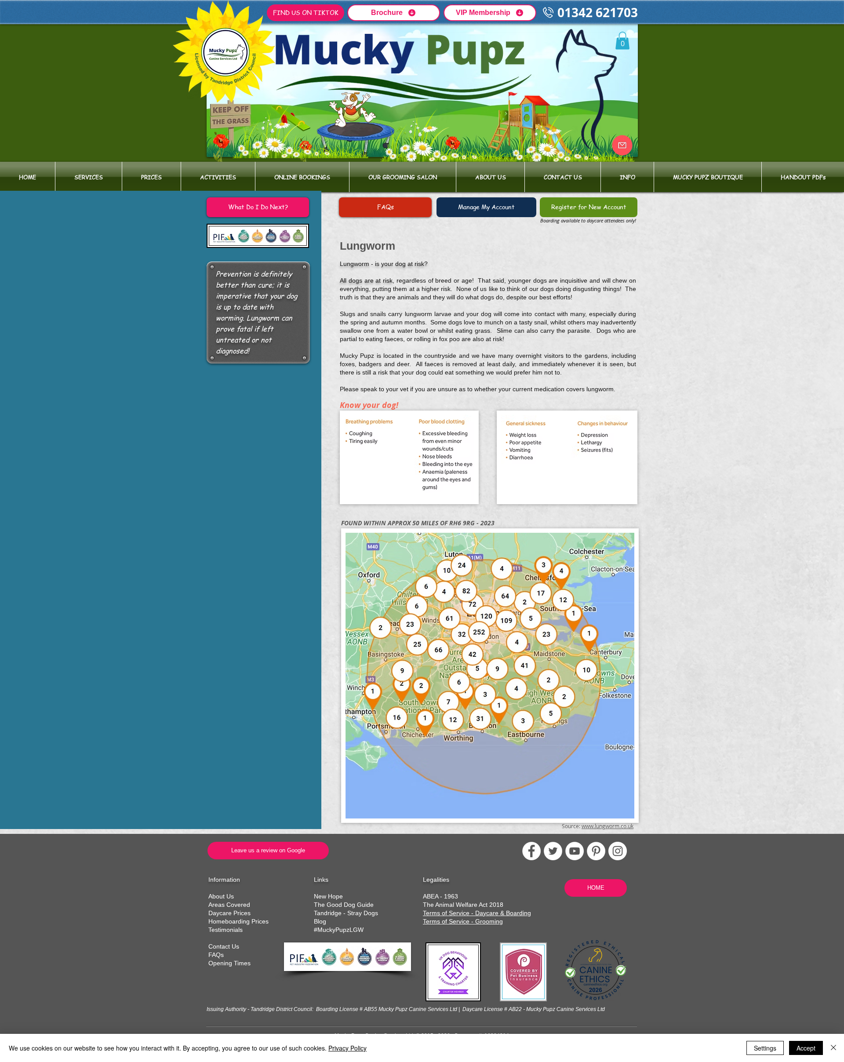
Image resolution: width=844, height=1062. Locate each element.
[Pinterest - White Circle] (596, 851)
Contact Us (223, 946)
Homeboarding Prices (238, 921)
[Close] (833, 1048)
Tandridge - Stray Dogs (346, 913)
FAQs (216, 954)
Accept (806, 1048)
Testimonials (225, 929)
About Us (221, 896)
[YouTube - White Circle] (574, 851)
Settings (765, 1048)
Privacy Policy (347, 1048)
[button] (88, 177)
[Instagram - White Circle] (617, 851)
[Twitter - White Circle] (553, 851)
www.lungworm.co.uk (607, 825)
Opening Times (229, 963)
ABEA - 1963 (440, 896)
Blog (320, 921)
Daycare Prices (229, 913)
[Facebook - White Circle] (531, 851)
